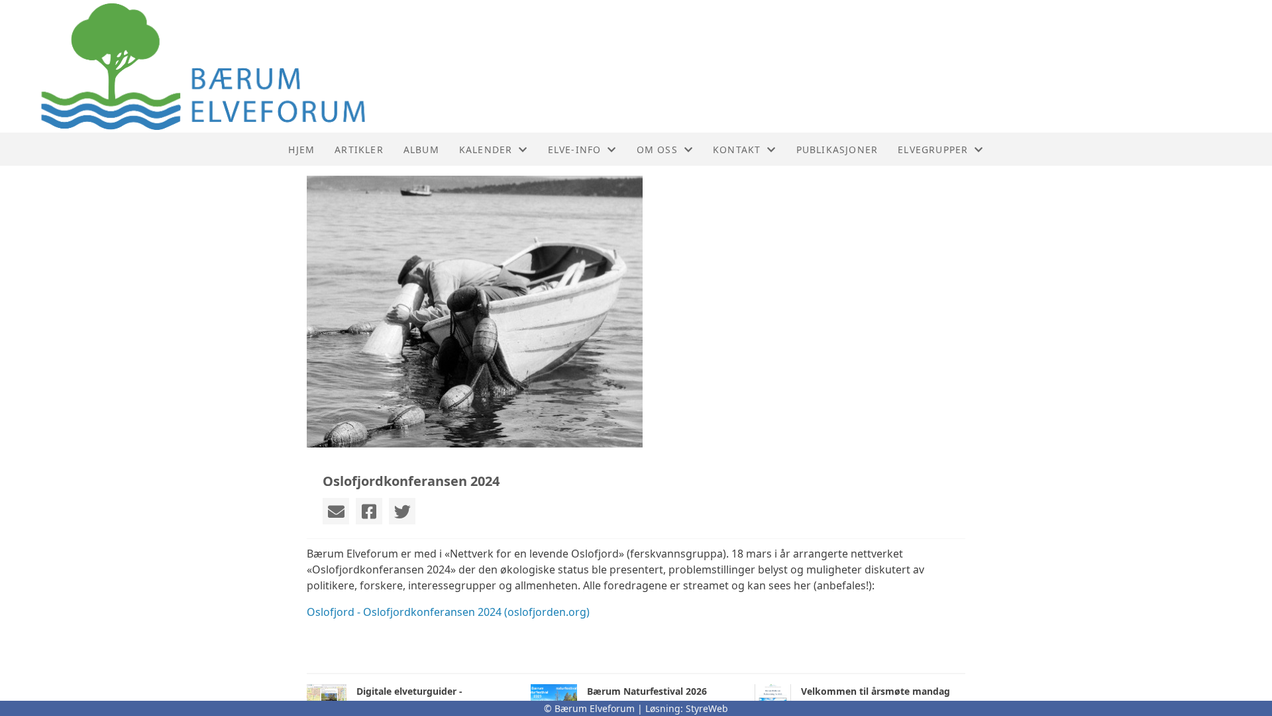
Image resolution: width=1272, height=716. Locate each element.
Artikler (359, 149)
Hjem (301, 149)
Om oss (657, 149)
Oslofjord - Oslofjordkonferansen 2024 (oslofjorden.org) (448, 612)
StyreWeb (707, 708)
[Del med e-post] (336, 511)
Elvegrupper (933, 149)
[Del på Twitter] (402, 511)
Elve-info (575, 149)
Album (421, 149)
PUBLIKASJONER (837, 149)
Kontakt (737, 149)
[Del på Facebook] (369, 511)
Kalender (486, 149)
